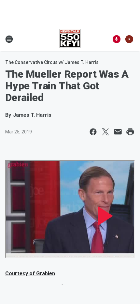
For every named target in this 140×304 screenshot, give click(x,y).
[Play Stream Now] (129, 39)
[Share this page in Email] (117, 131)
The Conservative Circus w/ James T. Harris (52, 62)
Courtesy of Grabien (30, 273)
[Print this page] (130, 131)
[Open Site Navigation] (9, 39)
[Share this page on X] (105, 131)
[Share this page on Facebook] (93, 131)
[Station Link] (70, 39)
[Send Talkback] (116, 39)
